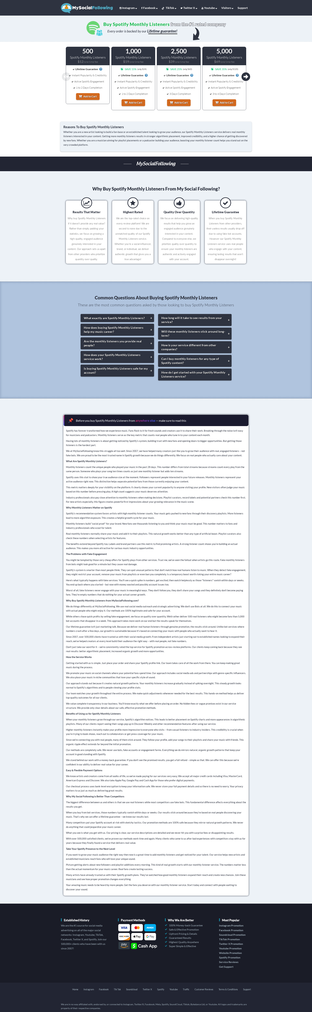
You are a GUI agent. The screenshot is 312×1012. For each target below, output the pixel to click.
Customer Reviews (204, 989)
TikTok (170, 8)
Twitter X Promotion (231, 943)
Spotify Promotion (229, 957)
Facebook (149, 8)
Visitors (226, 8)
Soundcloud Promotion (232, 934)
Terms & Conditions (228, 989)
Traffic (186, 989)
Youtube (209, 8)
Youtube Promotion (230, 948)
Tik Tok (117, 989)
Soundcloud (131, 989)
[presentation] (245, 77)
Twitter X (189, 8)
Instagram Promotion (231, 925)
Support (243, 8)
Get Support (226, 966)
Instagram (128, 8)
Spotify (160, 989)
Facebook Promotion (231, 930)
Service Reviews (228, 961)
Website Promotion (230, 952)
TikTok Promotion (229, 939)
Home (75, 989)
